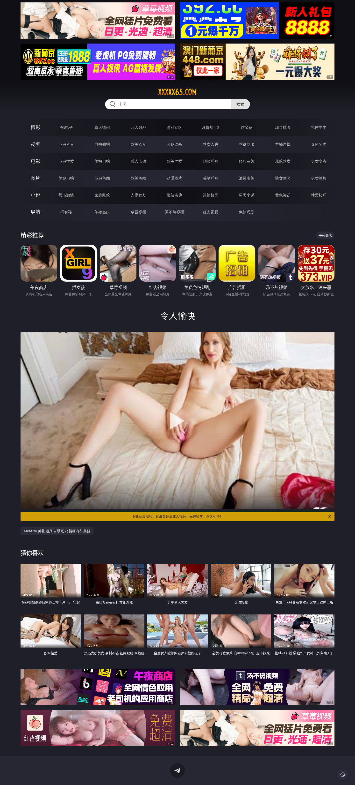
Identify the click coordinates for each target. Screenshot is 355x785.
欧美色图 (138, 178)
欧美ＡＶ (138, 144)
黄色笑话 (283, 195)
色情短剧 (246, 212)
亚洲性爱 (66, 161)
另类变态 (319, 161)
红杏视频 (210, 212)
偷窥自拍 (66, 178)
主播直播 (283, 144)
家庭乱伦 (102, 195)
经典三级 (246, 161)
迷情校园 (210, 195)
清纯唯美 (246, 178)
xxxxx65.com (177, 92)
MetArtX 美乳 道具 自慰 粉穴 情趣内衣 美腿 (57, 531)
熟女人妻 (210, 144)
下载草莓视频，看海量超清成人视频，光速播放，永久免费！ (177, 516)
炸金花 (246, 127)
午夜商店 (102, 212)
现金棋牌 (283, 127)
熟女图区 (283, 178)
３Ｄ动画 (174, 144)
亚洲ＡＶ (66, 144)
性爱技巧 (319, 195)
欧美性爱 (174, 161)
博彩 (35, 127)
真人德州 (102, 127)
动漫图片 (174, 178)
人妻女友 (138, 195)
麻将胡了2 (210, 127)
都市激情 (66, 195)
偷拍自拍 (102, 161)
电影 (35, 161)
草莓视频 (138, 212)
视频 (35, 144)
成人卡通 (138, 161)
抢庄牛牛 (319, 127)
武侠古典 (174, 195)
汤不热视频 (174, 212)
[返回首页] (342, 774)
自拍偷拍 (102, 144)
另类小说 (246, 195)
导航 (35, 212)
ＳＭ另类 (319, 144)
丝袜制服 (246, 144)
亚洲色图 (102, 178)
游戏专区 (174, 127)
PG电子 (66, 127)
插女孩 (66, 212)
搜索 (240, 104)
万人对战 (138, 127)
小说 (35, 195)
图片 (35, 178)
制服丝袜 (210, 161)
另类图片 (319, 178)
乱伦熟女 (283, 161)
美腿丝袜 (210, 178)
